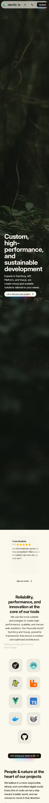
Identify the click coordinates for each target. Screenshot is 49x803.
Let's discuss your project (18, 310)
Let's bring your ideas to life (22, 788)
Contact (42, 5)
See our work (23, 613)
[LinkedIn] (19, 5)
